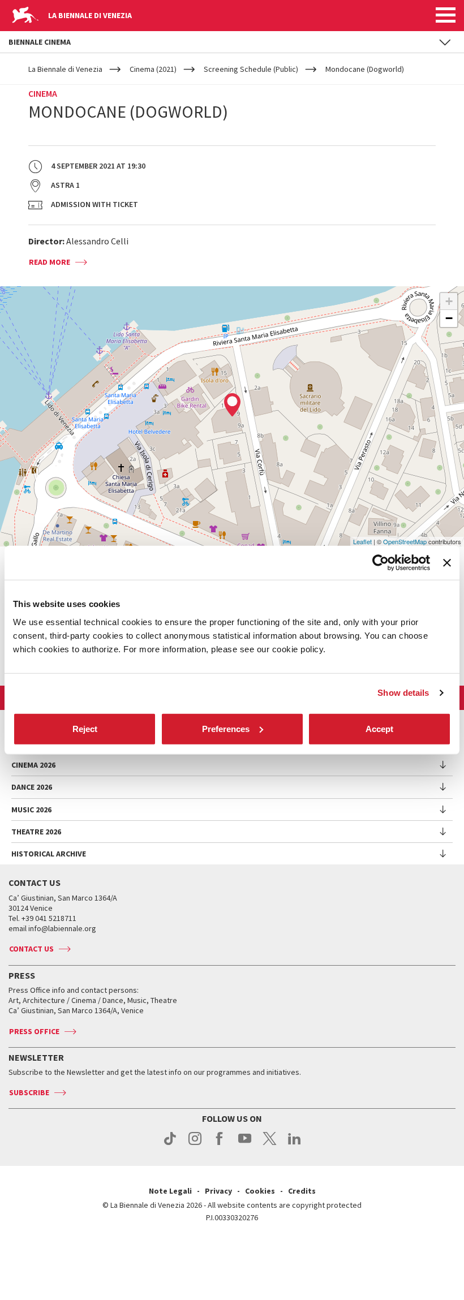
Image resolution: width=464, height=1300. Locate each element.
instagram (195, 1144)
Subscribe (29, 1092)
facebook (219, 1144)
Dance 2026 (31, 787)
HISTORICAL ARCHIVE (48, 854)
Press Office (34, 1031)
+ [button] (449, 301)
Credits (302, 1191)
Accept (379, 728)
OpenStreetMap (405, 541)
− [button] (449, 318)
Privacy (218, 1191)
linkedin (294, 1144)
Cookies (260, 1191)
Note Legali (170, 1191)
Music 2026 (31, 809)
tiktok (170, 1144)
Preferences (226, 728)
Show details (403, 693)
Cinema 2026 (33, 765)
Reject (84, 728)
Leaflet (362, 541)
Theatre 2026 (36, 832)
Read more (49, 262)
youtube (244, 1144)
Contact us (31, 949)
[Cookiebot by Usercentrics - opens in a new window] (380, 562)
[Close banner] (447, 563)
